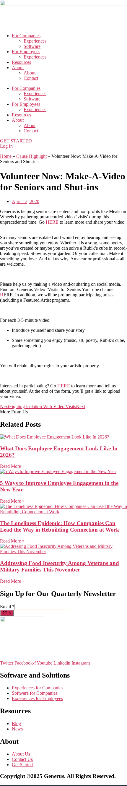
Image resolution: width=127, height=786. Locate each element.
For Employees (26, 51)
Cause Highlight (31, 156)
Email (7, 606)
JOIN (6, 613)
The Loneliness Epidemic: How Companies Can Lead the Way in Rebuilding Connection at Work (59, 526)
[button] (63, 217)
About (18, 67)
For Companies (26, 35)
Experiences (35, 40)
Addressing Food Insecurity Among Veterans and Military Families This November (59, 566)
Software (32, 46)
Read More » (12, 466)
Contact (31, 78)
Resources (21, 62)
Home (6, 156)
